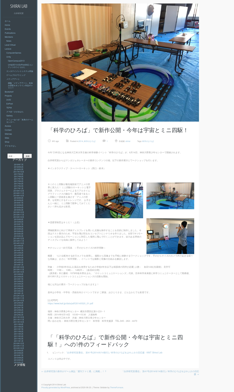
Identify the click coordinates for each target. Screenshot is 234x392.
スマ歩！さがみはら (15, 111)
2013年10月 (19, 271)
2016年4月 (18, 207)
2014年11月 (19, 240)
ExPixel (9, 103)
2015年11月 (19, 214)
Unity (8, 56)
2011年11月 (19, 319)
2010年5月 (18, 360)
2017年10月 (19, 171)
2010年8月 (18, 352)
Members (9, 36)
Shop (7, 141)
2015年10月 (19, 217)
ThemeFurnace (116, 387)
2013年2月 (18, 290)
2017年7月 (18, 178)
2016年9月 (18, 197)
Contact (8, 129)
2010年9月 (18, 350)
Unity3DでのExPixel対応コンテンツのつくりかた (20, 65)
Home (7, 25)
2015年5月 (18, 228)
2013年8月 (18, 276)
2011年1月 (18, 341)
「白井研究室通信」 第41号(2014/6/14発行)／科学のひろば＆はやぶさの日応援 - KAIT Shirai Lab (113, 352)
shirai (127, 141)
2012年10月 (19, 300)
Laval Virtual (10, 44)
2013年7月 (18, 279)
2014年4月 (18, 257)
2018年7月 (18, 164)
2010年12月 (19, 343)
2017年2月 (18, 186)
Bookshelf (9, 91)
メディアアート (13, 79)
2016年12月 (19, 190)
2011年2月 (18, 338)
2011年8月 (18, 326)
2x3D (8, 99)
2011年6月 (18, 331)
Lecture (8, 48)
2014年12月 (19, 238)
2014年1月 (18, 264)
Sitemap (8, 133)
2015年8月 (18, 221)
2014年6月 (18, 252)
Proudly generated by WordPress (55, 387)
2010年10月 (19, 348)
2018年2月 (18, 169)
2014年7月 (18, 250)
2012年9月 (18, 302)
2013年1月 (18, 293)
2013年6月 (18, 281)
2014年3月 (18, 259)
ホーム (8, 21)
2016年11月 (19, 193)
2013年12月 (19, 267)
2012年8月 (18, 305)
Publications (10, 32)
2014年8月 (18, 248)
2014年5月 (18, 255)
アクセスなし (10, 145)
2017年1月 (18, 188)
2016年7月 (18, 202)
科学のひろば (90, 141)
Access (8, 125)
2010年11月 (19, 345)
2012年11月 (19, 298)
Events (8, 29)
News (8, 40)
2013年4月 (18, 286)
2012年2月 (18, 314)
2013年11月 (19, 269)
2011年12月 (19, 317)
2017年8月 (18, 176)
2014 (81, 141)
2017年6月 (18, 181)
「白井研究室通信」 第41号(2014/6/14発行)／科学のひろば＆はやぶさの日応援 (160, 373)
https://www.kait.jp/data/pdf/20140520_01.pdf (70, 303)
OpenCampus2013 (16, 60)
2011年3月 (18, 336)
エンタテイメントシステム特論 (19, 71)
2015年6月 (18, 226)
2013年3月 (18, 288)
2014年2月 (18, 262)
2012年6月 (18, 310)
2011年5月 (18, 333)
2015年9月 (18, 219)
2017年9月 (18, 174)
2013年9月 (18, 274)
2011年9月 (18, 324)
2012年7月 (18, 307)
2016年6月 (18, 205)
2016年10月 (19, 195)
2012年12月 (19, 295)
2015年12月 (19, 212)
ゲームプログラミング (15, 75)
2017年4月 (18, 183)
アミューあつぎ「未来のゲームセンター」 (19, 120)
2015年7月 (18, 224)
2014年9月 (18, 245)
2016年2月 (18, 209)
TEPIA (9, 107)
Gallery (9, 115)
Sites (7, 137)
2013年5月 (18, 283)
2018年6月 (18, 166)
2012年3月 (18, 312)
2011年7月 (18, 329)
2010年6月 (18, 357)
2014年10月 (19, 243)
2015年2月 (18, 236)
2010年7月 (18, 355)
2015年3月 (18, 233)
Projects (8, 95)
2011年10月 (19, 321)
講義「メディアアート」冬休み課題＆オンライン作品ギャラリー (20, 85)
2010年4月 (18, 362)
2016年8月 (18, 200)
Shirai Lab (18, 6)
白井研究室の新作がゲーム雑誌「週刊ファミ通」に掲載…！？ (74, 371)
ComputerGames (13, 52)
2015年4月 (18, 231)
